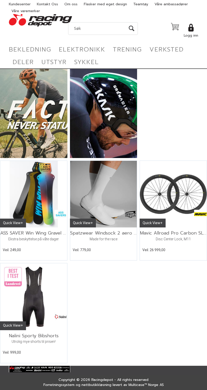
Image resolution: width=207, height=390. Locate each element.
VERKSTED (166, 49)
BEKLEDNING (30, 49)
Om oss (70, 4)
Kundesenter (20, 4)
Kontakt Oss (47, 4)
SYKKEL (86, 62)
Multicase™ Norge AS (146, 384)
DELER (23, 62)
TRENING (127, 49)
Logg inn (191, 35)
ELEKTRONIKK (82, 49)
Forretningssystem (58, 384)
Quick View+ (13, 223)
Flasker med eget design (105, 4)
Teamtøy (140, 4)
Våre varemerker (25, 11)
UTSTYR (54, 62)
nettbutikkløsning (96, 384)
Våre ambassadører (171, 4)
